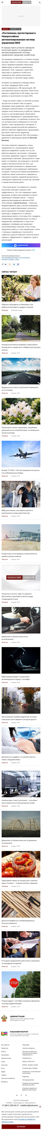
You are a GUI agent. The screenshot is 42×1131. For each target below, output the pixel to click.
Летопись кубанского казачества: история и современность (29, 1053)
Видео (3, 1071)
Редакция (25, 1076)
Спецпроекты (26, 1058)
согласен (21, 1127)
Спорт (3, 1061)
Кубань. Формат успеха (30, 1065)
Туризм (3, 1075)
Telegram (25, 1095)
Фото (3, 1068)
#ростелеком (24, 258)
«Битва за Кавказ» (28, 1048)
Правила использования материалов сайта (30, 1084)
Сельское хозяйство (8, 1078)
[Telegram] (13, 264)
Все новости (5, 1045)
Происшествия (6, 1058)
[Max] (18, 264)
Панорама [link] (5, 310)
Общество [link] (5, 353)
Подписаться (22, 245)
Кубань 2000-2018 (28, 1061)
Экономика (5, 1055)
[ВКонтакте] (5, 264)
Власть (3, 1051)
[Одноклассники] (9, 264)
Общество (5, 29)
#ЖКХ (17, 259)
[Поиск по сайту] (39, 2)
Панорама (25, 1045)
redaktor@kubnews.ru (30, 1105)
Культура (4, 1065)
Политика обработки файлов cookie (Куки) (29, 1089)
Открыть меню (2, 2)
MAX (33, 250)
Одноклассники (21, 1095)
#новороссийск (8, 259)
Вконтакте (16, 1095)
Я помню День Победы (30, 1068)
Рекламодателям (28, 1080)
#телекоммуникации (10, 258)
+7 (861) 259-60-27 (10, 1105)
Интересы (4, 1082)
